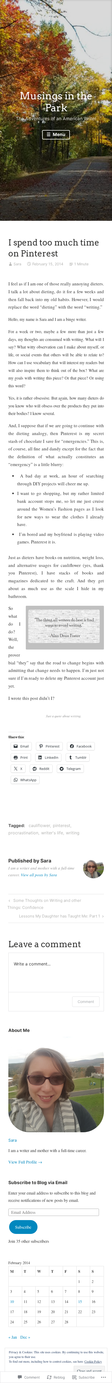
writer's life (52, 832)
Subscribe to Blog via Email (37, 1182)
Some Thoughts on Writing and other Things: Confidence (44, 904)
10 (12, 1301)
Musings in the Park (56, 102)
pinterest (61, 825)
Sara (17, 264)
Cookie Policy (93, 1361)
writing (72, 832)
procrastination (23, 832)
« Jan (12, 1337)
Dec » (25, 1337)
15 (80, 1301)
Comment (86, 1001)
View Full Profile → (25, 1162)
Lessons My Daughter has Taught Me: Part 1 (59, 917)
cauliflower (39, 825)
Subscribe (23, 1227)
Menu (58, 134)
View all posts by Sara (39, 874)
